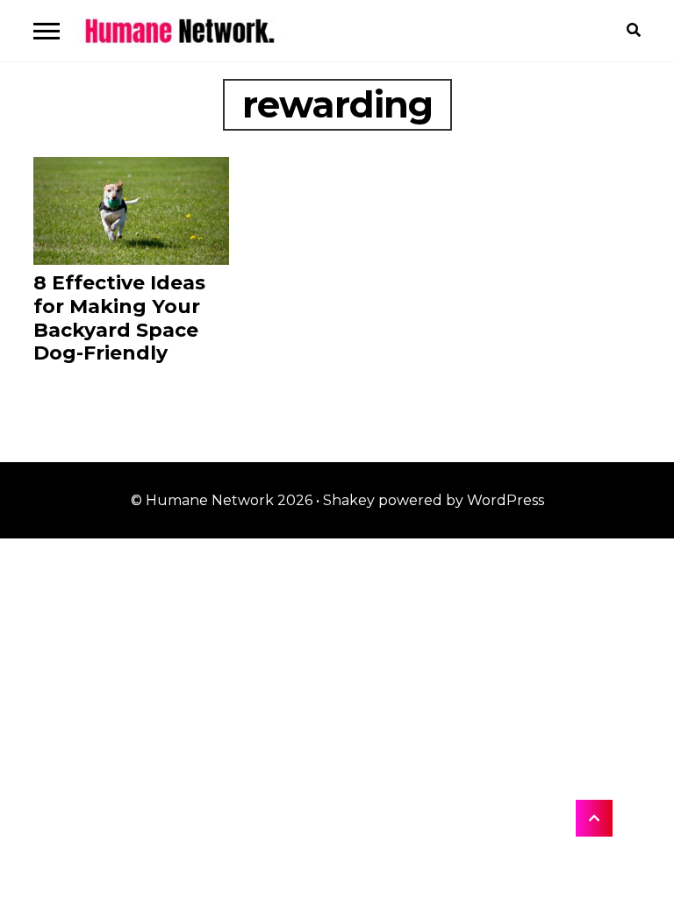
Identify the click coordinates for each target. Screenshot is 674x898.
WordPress (505, 500)
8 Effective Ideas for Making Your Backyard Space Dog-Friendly (119, 318)
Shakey (349, 500)
